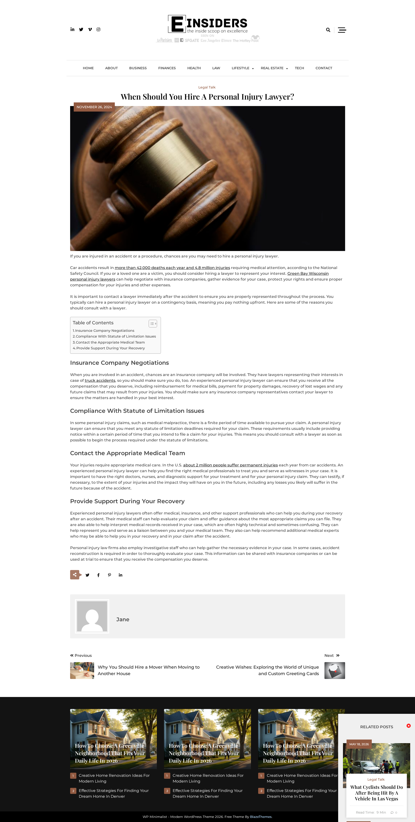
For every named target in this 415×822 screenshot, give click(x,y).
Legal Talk (207, 87)
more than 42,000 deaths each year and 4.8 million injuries (172, 267)
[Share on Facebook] (98, 575)
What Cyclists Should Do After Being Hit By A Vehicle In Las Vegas (376, 793)
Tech (299, 68)
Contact (324, 68)
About (111, 68)
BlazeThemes (261, 817)
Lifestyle (240, 68)
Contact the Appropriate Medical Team (111, 342)
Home (88, 68)
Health (194, 68)
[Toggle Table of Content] (150, 324)
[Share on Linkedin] (120, 575)
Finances (167, 68)
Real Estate (272, 68)
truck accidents (100, 380)
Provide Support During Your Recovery (110, 348)
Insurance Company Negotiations (104, 330)
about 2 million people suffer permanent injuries (230, 465)
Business (138, 68)
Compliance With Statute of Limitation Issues (116, 336)
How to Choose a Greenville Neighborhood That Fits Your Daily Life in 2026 (110, 753)
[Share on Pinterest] (109, 575)
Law (216, 68)
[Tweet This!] (87, 575)
